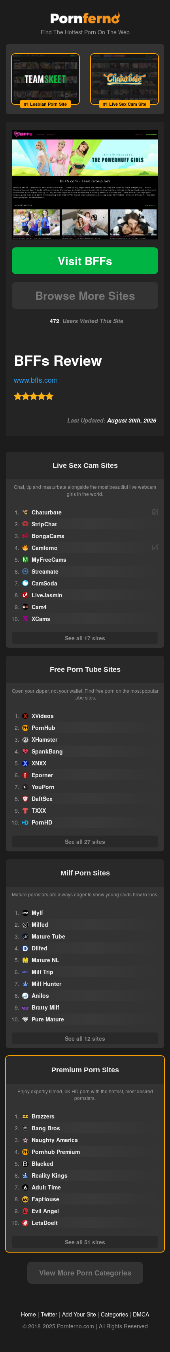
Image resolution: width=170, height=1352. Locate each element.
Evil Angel (45, 1211)
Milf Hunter (46, 983)
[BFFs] (85, 184)
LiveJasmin (47, 595)
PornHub (43, 727)
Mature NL (45, 960)
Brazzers (43, 1116)
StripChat (44, 524)
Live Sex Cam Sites (85, 465)
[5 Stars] (49, 396)
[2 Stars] (26, 396)
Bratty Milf (45, 1007)
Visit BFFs (85, 260)
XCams (41, 619)
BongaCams (48, 536)
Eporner (42, 775)
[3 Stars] (34, 396)
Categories (114, 1314)
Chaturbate (47, 512)
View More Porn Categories (85, 1273)
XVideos (43, 716)
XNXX (39, 763)
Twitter (49, 1314)
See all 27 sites (85, 841)
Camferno (45, 548)
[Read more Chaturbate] (124, 79)
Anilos (40, 995)
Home (28, 1314)
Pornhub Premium (56, 1152)
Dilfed (39, 948)
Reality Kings (50, 1175)
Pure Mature (48, 1019)
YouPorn (43, 787)
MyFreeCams (49, 559)
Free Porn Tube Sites (85, 669)
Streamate (45, 571)
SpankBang (47, 751)
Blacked (42, 1163)
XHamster (44, 739)
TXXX (39, 810)
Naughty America (55, 1140)
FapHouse (45, 1199)
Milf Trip (42, 972)
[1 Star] (18, 396)
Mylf (37, 912)
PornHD (42, 822)
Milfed (40, 924)
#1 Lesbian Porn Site (45, 104)
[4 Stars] (41, 396)
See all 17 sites (85, 638)
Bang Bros (46, 1128)
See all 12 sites (85, 1038)
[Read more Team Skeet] (45, 79)
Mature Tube (48, 936)
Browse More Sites (85, 295)
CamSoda (44, 583)
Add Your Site (79, 1314)
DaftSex (42, 798)
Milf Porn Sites (85, 873)
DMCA (141, 1314)
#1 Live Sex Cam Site (124, 104)
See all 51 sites (85, 1242)
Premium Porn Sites (85, 1070)
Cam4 (39, 607)
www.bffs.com (36, 379)
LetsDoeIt (45, 1223)
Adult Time (46, 1187)
